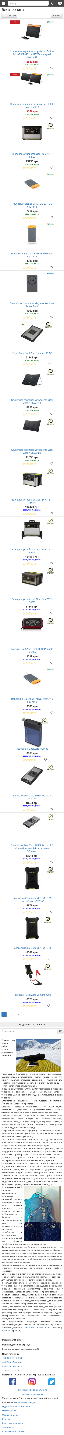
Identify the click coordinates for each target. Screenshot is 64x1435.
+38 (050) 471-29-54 (12, 1357)
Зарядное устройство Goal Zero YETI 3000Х (32, 551)
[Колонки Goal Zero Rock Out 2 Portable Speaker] (32, 625)
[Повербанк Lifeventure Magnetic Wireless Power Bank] (32, 283)
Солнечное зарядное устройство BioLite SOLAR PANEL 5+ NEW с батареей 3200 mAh (32, 54)
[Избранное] (53, 3)
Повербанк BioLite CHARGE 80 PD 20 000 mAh (32, 255)
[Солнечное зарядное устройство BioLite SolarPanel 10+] (32, 79)
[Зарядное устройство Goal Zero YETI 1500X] (32, 479)
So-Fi (47, 1327)
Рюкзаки (6, 1418)
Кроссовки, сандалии (12, 1423)
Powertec (5, 1330)
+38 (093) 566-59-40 (12, 1366)
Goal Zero (30, 1327)
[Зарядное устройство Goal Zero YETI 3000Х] (32, 529)
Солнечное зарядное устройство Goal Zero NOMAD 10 (32, 401)
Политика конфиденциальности (32, 1389)
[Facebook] (12, 1381)
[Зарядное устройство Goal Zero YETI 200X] (32, 133)
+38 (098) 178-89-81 (12, 1362)
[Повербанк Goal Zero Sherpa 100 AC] (32, 333)
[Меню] (3, 3)
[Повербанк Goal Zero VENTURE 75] (32, 928)
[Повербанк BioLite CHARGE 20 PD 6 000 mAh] (32, 183)
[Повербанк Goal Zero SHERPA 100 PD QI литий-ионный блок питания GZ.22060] (32, 821)
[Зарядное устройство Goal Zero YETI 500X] (32, 579)
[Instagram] (32, 1381)
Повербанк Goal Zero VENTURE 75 (32, 947)
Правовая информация (32, 1393)
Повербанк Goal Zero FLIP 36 (32, 748)
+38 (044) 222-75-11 (12, 1370)
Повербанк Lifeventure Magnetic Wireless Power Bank (32, 305)
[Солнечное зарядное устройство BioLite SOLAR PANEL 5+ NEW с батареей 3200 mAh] (32, 31)
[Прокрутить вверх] (60, 1431)
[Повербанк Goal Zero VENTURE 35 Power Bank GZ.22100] (32, 878)
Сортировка (11, 15)
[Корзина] (60, 3)
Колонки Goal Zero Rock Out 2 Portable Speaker (32, 650)
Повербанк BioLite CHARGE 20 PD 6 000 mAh (32, 205)
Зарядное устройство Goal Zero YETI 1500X (32, 501)
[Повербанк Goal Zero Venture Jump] (32, 975)
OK (60, 1030)
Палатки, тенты (9, 1410)
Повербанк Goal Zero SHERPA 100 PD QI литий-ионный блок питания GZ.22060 (32, 848)
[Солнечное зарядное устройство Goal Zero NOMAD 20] (32, 426)
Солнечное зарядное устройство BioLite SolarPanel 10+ (32, 105)
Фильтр (58, 15)
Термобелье (8, 1427)
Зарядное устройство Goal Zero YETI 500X (32, 601)
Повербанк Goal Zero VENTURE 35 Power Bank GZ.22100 (32, 900)
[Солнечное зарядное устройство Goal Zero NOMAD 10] (32, 380)
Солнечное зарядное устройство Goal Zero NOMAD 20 (32, 451)
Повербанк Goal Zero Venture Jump (32, 994)
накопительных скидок (25, 1402)
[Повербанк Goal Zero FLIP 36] (32, 732)
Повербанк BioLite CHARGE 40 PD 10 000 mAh (32, 700)
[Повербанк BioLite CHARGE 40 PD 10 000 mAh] (32, 679)
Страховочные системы (13, 1431)
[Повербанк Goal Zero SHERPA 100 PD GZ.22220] (32, 775)
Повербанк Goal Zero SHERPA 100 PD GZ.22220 (32, 797)
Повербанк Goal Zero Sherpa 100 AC (32, 353)
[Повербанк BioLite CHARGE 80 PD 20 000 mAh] (32, 233)
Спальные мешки (10, 1414)
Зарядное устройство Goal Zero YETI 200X (32, 155)
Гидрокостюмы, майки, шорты (16, 1406)
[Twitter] (51, 1381)
